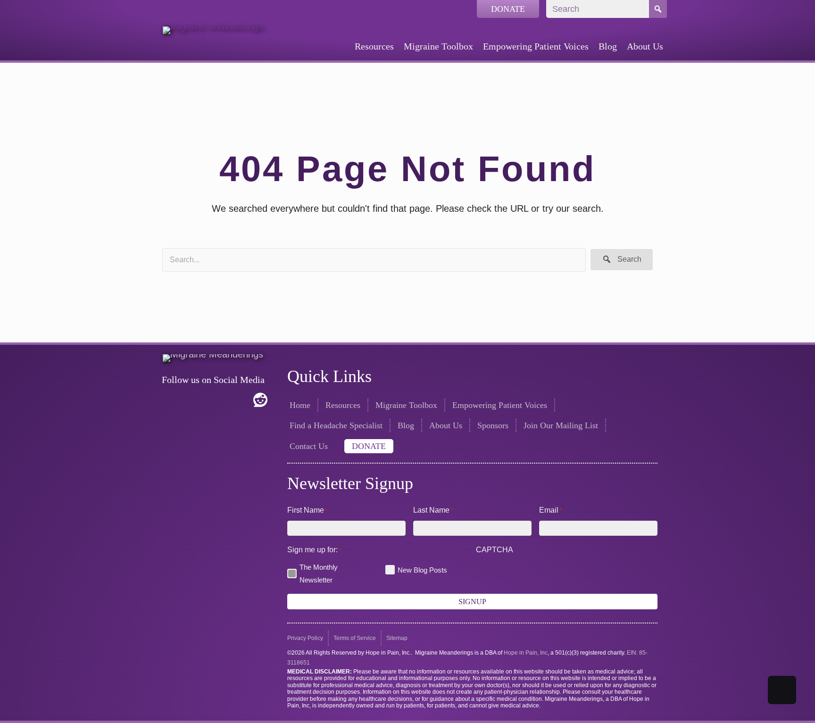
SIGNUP (472, 602)
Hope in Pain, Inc (526, 652)
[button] (621, 259)
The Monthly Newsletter (318, 573)
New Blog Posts (422, 570)
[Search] (658, 9)
